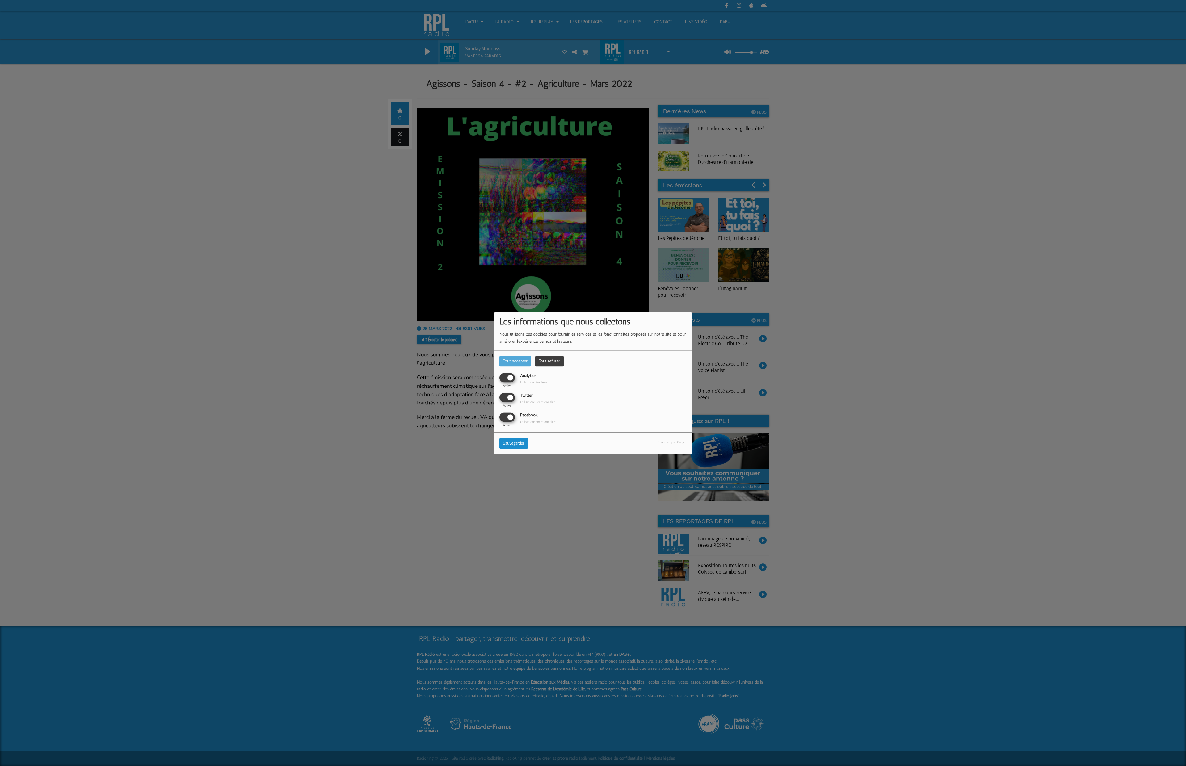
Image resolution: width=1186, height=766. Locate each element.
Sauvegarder (513, 443)
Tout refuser (549, 361)
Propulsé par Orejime (673, 442)
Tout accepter (515, 361)
